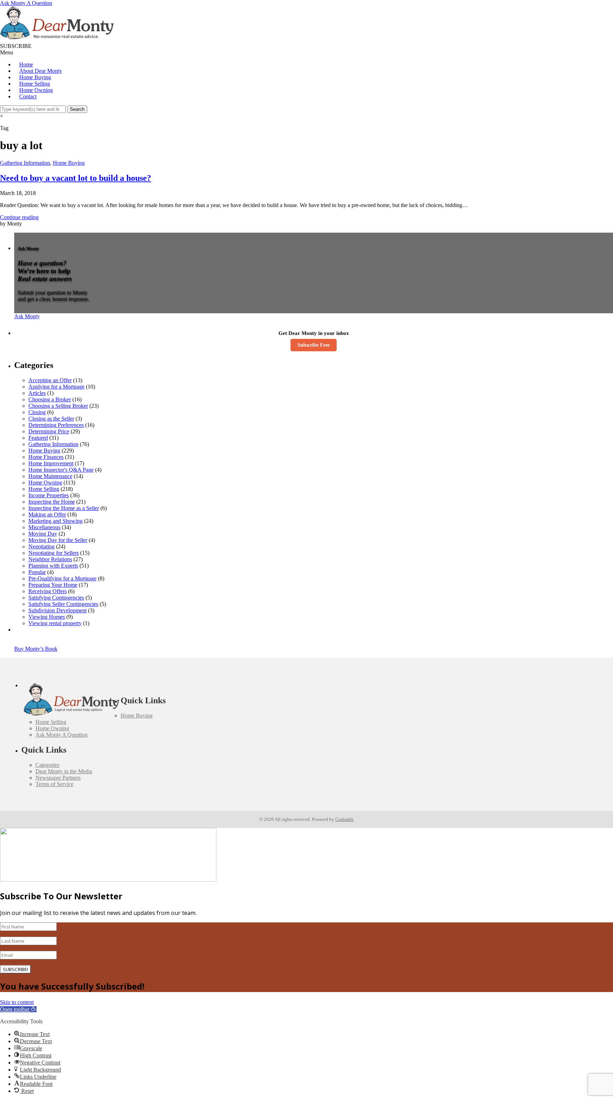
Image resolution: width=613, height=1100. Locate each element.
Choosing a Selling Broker (58, 406)
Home (26, 64)
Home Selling (34, 84)
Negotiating (41, 546)
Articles (37, 393)
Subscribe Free (314, 345)
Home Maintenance (50, 476)
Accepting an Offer (50, 380)
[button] (18, 1009)
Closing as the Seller (51, 419)
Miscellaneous (44, 527)
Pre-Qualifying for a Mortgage (62, 578)
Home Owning (36, 90)
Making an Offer (47, 514)
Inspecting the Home (51, 502)
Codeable (344, 819)
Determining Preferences (56, 425)
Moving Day (42, 534)
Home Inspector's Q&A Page (61, 470)
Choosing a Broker (49, 399)
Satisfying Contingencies (56, 598)
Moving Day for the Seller (57, 540)
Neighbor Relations (50, 559)
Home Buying (35, 77)
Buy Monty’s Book (35, 649)
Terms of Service (54, 784)
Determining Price (48, 431)
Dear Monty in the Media (63, 771)
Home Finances (45, 457)
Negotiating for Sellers (53, 553)
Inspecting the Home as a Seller (63, 508)
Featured (38, 438)
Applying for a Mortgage (56, 387)
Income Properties (48, 495)
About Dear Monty (40, 71)
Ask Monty (27, 316)
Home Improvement (50, 463)
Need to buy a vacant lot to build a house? (75, 178)
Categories (47, 765)
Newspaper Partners (58, 778)
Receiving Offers (47, 591)
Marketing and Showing (55, 521)
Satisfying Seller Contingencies (63, 604)
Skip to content (17, 1002)
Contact (28, 96)
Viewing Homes (46, 617)
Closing (37, 412)
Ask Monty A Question (26, 3)
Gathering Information (25, 163)
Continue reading (19, 217)
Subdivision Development (57, 610)
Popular (37, 572)
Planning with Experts (53, 566)
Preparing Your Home (52, 585)
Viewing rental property (55, 623)
